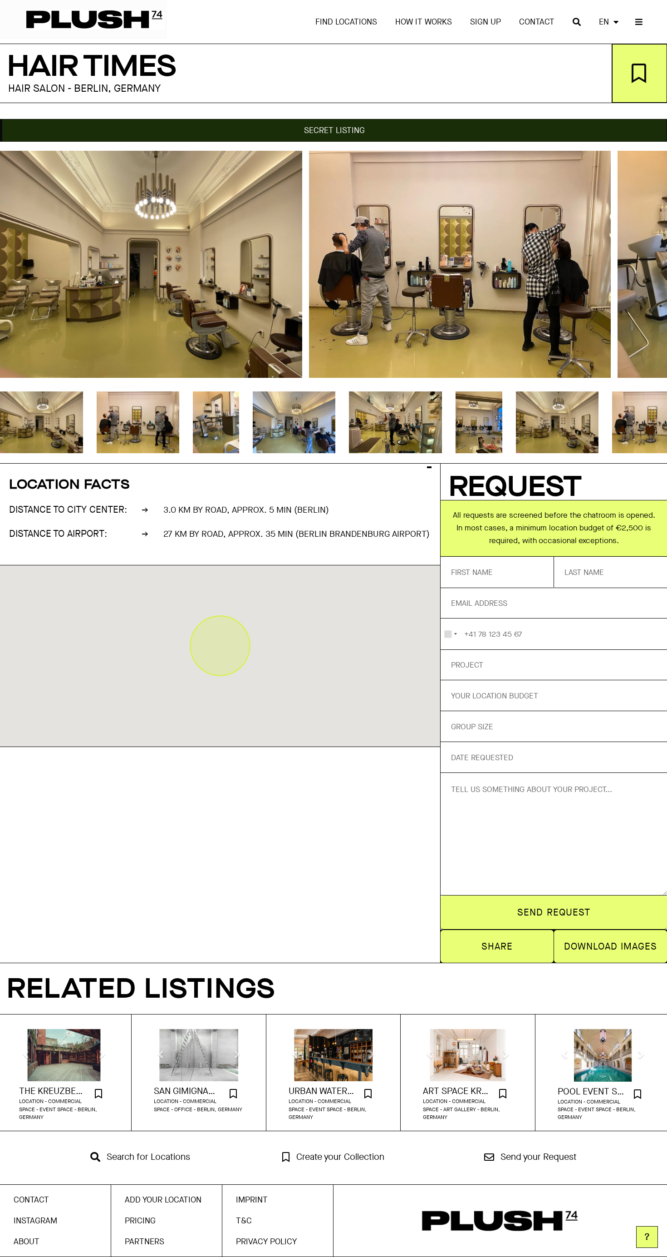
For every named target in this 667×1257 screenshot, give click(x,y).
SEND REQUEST (553, 912)
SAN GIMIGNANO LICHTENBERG (187, 1091)
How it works (423, 21)
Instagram (35, 1220)
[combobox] (450, 634)
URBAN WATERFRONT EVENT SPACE (322, 1091)
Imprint (252, 1199)
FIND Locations (346, 21)
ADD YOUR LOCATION (163, 1199)
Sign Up (485, 21)
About (26, 1241)
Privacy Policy (266, 1241)
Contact (536, 21)
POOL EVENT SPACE (591, 1092)
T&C (244, 1220)
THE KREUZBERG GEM (52, 1091)
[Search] (577, 22)
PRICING (140, 1220)
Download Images (610, 946)
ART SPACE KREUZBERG (456, 1091)
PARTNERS (144, 1241)
